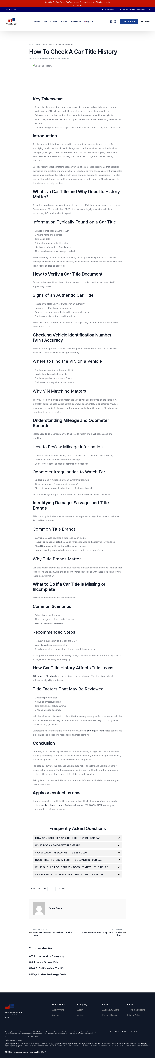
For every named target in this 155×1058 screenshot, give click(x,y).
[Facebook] (111, 20)
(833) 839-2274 (110, 9)
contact (60, 805)
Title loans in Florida (43, 676)
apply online (47, 805)
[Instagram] (115, 20)
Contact (8, 9)
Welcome (62, 889)
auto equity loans (95, 730)
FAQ (52, 889)
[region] (31, 1039)
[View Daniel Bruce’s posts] (39, 908)
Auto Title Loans (38, 889)
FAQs (14, 9)
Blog (57, 58)
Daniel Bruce (34, 58)
